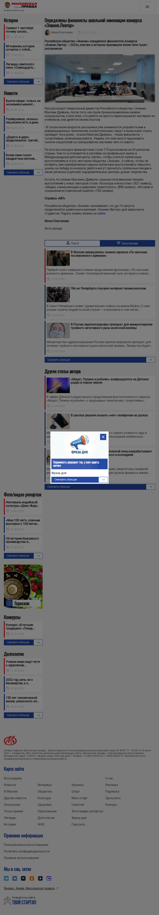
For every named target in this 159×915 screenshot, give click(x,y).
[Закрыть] (103, 436)
